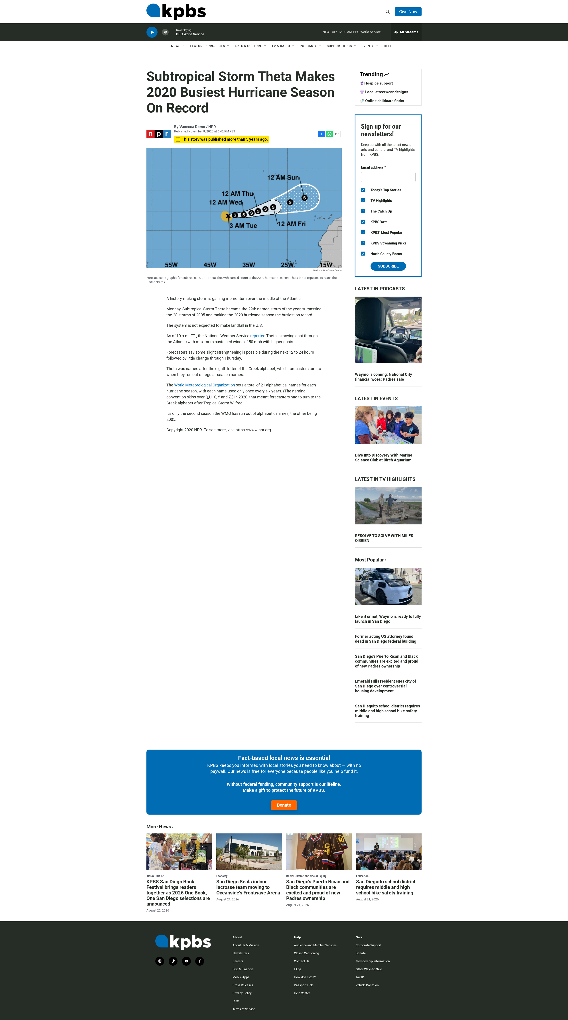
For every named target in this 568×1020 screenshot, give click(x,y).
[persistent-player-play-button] (152, 32)
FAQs (297, 969)
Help (388, 46)
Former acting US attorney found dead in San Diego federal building (385, 639)
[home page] (176, 12)
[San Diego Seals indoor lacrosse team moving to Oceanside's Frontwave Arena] (249, 851)
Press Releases (243, 985)
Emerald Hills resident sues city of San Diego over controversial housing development (385, 686)
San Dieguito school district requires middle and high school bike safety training (387, 711)
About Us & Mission (246, 945)
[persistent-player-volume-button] (165, 32)
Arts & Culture (248, 46)
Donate (284, 805)
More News (158, 826)
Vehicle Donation (367, 985)
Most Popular (369, 560)
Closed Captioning (306, 953)
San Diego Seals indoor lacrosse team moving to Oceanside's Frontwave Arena (248, 887)
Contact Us (301, 961)
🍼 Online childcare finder (382, 100)
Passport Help (304, 985)
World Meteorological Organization (204, 385)
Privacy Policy (242, 993)
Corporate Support (368, 945)
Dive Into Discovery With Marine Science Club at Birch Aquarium (383, 457)
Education (362, 876)
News (175, 46)
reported (258, 335)
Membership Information (373, 961)
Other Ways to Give (369, 969)
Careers (238, 961)
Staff (236, 1001)
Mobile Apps (241, 977)
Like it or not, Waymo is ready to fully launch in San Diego (388, 619)
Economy (221, 876)
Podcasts (308, 46)
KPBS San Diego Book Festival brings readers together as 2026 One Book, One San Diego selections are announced (178, 893)
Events (367, 46)
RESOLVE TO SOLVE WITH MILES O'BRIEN (384, 538)
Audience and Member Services (315, 945)
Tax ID (360, 977)
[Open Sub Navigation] (183, 46)
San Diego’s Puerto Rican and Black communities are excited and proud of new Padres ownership (386, 661)
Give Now (408, 11)
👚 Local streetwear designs (384, 92)
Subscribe (388, 266)
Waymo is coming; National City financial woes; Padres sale (383, 377)
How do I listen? (305, 977)
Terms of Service (244, 1009)
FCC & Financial (243, 969)
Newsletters (241, 953)
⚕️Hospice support (376, 83)
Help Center (302, 993)
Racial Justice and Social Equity (306, 876)
